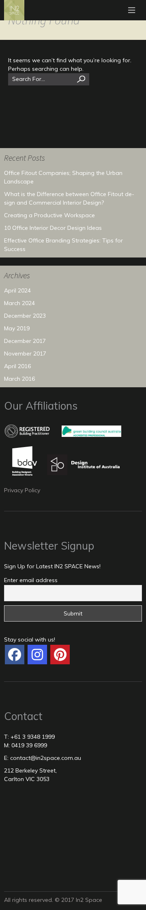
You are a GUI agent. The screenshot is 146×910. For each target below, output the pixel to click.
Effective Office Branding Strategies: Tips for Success (63, 245)
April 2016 (17, 366)
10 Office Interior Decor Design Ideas (53, 227)
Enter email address (31, 580)
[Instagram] (37, 654)
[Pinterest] (60, 654)
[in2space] (14, 654)
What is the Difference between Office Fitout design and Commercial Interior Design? (69, 198)
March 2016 (19, 378)
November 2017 (25, 353)
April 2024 (17, 290)
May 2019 (17, 328)
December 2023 (25, 315)
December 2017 (25, 341)
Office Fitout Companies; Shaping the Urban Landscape (63, 177)
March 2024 (19, 303)
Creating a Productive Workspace (49, 215)
